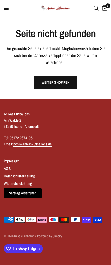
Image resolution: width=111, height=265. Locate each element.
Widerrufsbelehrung (18, 183)
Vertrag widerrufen (22, 193)
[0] (103, 8)
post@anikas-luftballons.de (32, 144)
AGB (7, 168)
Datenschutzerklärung (19, 176)
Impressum (11, 161)
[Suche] (96, 8)
